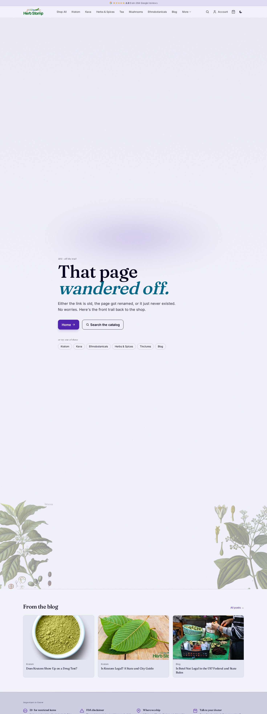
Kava (88, 11)
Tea (122, 11)
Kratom (76, 11)
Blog (174, 11)
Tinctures (145, 346)
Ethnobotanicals (157, 11)
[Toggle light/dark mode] (240, 12)
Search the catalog (105, 325)
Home (66, 325)
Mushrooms (136, 11)
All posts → (237, 607)
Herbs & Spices (105, 11)
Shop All (61, 11)
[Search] (207, 12)
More (185, 11)
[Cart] (233, 12)
